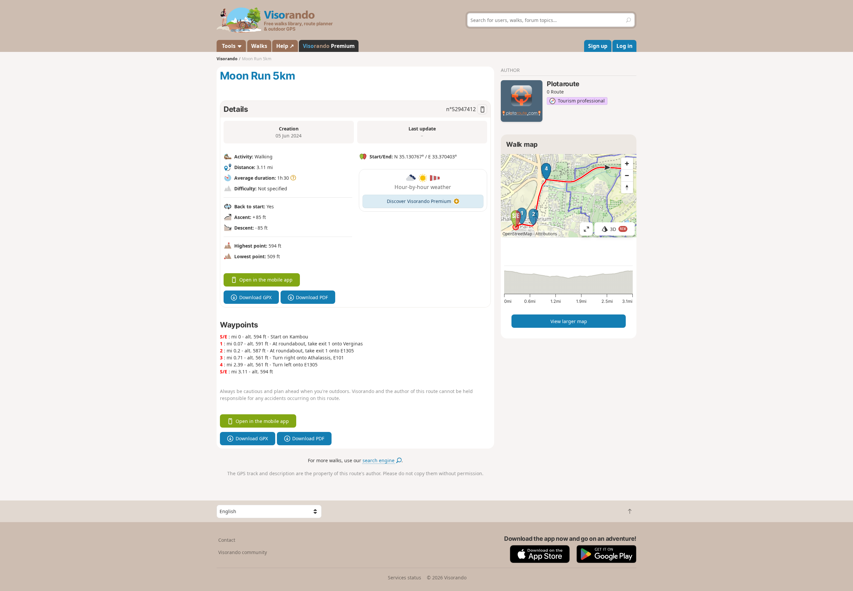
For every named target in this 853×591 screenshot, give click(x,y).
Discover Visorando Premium (419, 201)
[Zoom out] (627, 175)
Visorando (227, 59)
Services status (404, 577)
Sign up (597, 46)
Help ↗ (285, 46)
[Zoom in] (627, 163)
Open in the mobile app (266, 280)
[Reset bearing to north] (627, 187)
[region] (568, 195)
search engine (379, 460)
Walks (259, 46)
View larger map (568, 321)
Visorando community (242, 552)
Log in (624, 46)
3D (618, 229)
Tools (229, 46)
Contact (226, 540)
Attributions (546, 234)
